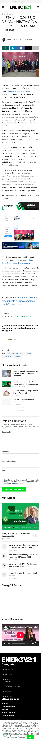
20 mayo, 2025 (18, 395)
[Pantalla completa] (36, 643)
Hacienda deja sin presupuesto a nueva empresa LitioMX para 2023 (19, 301)
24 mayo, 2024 (18, 404)
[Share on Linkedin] (13, 48)
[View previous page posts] (18, 409)
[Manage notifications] (5, 735)
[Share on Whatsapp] (5, 48)
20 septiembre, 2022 (29, 39)
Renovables (9, 679)
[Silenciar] (33, 643)
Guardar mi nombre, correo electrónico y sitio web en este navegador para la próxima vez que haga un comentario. (21, 481)
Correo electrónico (10, 461)
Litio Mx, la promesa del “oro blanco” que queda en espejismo (25, 383)
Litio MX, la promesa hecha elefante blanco (23, 400)
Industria (10, 14)
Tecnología (8, 696)
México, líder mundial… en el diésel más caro (23, 574)
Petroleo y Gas (9, 669)
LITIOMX (15, 353)
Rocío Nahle (8, 357)
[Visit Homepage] (20, 7)
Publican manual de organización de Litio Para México (25, 392)
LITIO (8, 353)
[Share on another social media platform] (35, 48)
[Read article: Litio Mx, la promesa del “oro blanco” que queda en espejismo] (6, 384)
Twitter (17, 195)
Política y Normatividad (12, 686)
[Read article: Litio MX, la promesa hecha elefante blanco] (6, 401)
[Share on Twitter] (28, 48)
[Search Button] (38, 7)
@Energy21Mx (26, 316)
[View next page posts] (22, 409)
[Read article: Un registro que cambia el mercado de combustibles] (20, 516)
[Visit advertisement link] (20, 206)
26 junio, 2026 (18, 378)
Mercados (8, 691)
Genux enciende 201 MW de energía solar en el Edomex (23, 565)
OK (30, 737)
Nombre (5, 452)
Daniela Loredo (12, 39)
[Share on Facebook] (21, 48)
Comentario (7, 432)
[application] (20, 635)
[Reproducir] (5, 643)
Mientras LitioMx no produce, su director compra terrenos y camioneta (25, 373)
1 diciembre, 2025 (19, 386)
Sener (17, 357)
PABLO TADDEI (25, 353)
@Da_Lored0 (15, 316)
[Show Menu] (3, 7)
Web (3, 470)
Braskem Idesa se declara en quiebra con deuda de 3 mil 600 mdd (23, 546)
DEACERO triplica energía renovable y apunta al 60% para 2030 (23, 555)
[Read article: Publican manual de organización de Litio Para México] (6, 393)
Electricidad (8, 674)
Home (3, 14)
